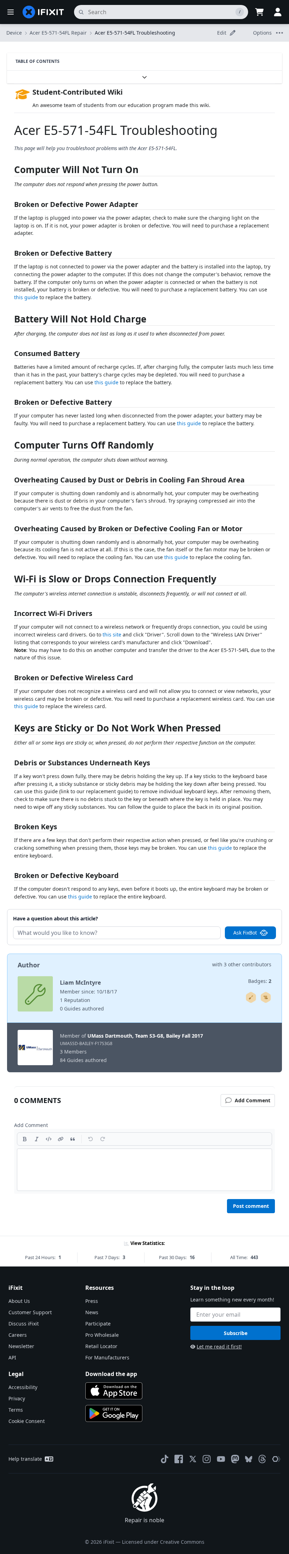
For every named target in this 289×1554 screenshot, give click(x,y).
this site (112, 634)
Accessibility (22, 1387)
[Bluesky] (248, 1459)
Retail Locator (101, 1346)
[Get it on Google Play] (113, 1413)
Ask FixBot (245, 932)
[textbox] (144, 1170)
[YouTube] (221, 1459)
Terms (15, 1409)
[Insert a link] (60, 1139)
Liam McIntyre (80, 982)
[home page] (43, 12)
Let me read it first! (219, 1346)
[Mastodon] (235, 1459)
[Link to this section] (10, 171)
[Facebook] (178, 1459)
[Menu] (10, 12)
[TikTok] (164, 1459)
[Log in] (278, 12)
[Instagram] (207, 1459)
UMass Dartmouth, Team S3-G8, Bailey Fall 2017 (145, 1035)
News (91, 1312)
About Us (19, 1301)
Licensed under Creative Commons (163, 1541)
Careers (17, 1334)
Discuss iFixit (23, 1323)
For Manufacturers (107, 1357)
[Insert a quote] (72, 1139)
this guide (26, 297)
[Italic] (36, 1139)
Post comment (251, 1206)
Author (29, 965)
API (12, 1357)
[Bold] (24, 1139)
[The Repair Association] (276, 1459)
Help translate (25, 1458)
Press (91, 1301)
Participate (98, 1323)
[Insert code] (48, 1139)
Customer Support (30, 1312)
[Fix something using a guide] (251, 997)
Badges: (259, 981)
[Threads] (262, 1459)
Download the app (111, 1374)
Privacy (16, 1398)
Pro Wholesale (102, 1334)
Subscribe (235, 1333)
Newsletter (21, 1346)
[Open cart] (259, 12)
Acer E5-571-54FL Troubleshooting (135, 32)
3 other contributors (247, 964)
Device (14, 32)
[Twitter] (193, 1459)
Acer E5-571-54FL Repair (58, 32)
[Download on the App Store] (113, 1390)
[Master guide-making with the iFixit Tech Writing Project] (265, 997)
